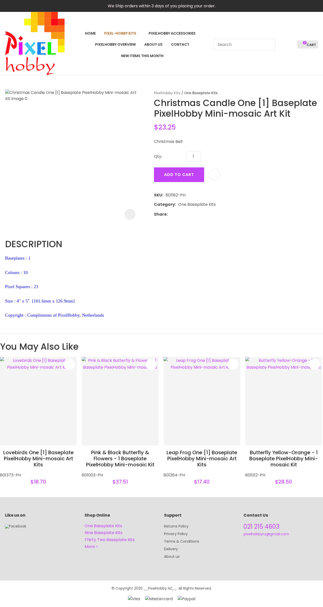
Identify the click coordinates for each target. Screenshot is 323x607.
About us (172, 556)
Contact (180, 44)
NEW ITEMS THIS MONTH (142, 55)
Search (269, 44)
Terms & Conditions (181, 541)
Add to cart (179, 175)
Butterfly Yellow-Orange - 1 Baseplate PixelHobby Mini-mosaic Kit (283, 458)
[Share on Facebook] (171, 214)
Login (282, 44)
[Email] (185, 214)
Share (160, 214)
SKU (158, 195)
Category (164, 204)
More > (91, 546)
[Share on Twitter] (177, 214)
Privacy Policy (176, 533)
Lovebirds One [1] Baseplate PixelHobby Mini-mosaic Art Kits (38, 458)
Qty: (158, 156)
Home (90, 33)
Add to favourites (69, 364)
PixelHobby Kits (167, 93)
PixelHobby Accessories (172, 33)
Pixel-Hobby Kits (120, 33)
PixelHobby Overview (115, 44)
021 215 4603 (262, 526)
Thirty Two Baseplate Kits (110, 540)
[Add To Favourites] (214, 174)
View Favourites (291, 44)
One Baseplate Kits (201, 93)
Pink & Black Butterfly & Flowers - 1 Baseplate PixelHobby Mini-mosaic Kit (120, 458)
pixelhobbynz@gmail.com (266, 534)
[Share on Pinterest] (193, 214)
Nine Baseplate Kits (103, 533)
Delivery (171, 548)
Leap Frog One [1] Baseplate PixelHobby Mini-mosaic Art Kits (202, 458)
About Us (153, 44)
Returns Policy (176, 526)
